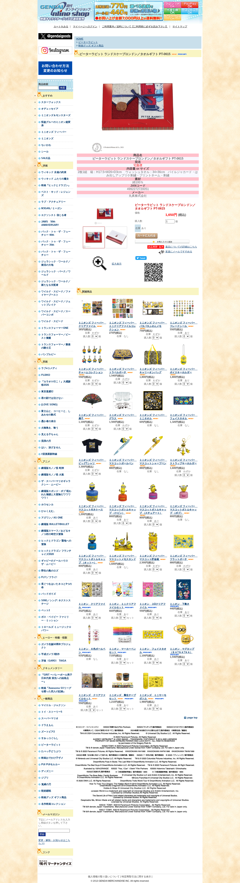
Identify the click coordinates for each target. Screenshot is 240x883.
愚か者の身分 (48, 421)
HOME (79, 38)
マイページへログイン (85, 26)
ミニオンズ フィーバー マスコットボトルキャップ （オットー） (92, 559)
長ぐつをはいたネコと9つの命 (56, 585)
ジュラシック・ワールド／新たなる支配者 (55, 283)
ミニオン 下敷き (179, 604)
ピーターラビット (51, 744)
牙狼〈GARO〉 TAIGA (53, 660)
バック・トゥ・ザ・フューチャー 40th (55, 233)
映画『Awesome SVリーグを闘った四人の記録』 (56, 690)
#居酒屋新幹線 (49, 454)
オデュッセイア (49, 108)
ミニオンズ (47, 138)
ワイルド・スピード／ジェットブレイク (55, 303)
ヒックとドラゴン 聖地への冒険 (56, 542)
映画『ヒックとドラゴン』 (55, 185)
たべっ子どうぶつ (51, 751)
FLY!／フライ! (49, 577)
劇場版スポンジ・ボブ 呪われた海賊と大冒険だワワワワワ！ (56, 494)
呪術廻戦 (46, 790)
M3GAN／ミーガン (51, 208)
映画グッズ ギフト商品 (53, 797)
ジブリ (45, 777)
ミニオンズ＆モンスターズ (55, 115)
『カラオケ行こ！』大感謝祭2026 (55, 383)
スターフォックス (51, 102)
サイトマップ (179, 26)
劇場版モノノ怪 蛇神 (52, 468)
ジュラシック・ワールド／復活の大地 (55, 263)
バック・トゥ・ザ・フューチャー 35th (55, 243)
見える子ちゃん (49, 434)
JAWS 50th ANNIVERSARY (50, 223)
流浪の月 (46, 440)
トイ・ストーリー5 (51, 711)
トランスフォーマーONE (54, 328)
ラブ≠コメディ (49, 368)
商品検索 (43, 84)
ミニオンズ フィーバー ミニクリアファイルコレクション (123, 326)
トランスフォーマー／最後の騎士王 (55, 346)
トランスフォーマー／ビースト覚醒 (55, 336)
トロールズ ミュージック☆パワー (56, 629)
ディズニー (47, 771)
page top (192, 717)
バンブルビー (48, 354)
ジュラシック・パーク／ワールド (55, 273)
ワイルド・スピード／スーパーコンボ (55, 313)
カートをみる (61, 26)
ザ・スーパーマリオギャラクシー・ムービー (55, 483)
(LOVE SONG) (49, 404)
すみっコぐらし (49, 738)
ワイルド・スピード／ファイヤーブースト (55, 293)
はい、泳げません (51, 447)
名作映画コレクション (53, 803)
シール (45, 151)
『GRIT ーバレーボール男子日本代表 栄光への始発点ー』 (56, 678)
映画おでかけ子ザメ (52, 757)
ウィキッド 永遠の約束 (53, 172)
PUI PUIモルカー (50, 764)
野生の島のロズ (49, 570)
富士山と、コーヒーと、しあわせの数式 (55, 413)
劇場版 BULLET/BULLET (55, 524)
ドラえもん (47, 725)
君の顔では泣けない (52, 398)
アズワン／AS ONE (52, 517)
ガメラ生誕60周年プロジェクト (56, 646)
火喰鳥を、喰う (49, 427)
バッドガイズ (48, 593)
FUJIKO (45, 375)
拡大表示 (117, 263)
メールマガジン (51, 814)
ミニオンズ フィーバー (53, 132)
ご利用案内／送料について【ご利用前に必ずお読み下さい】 (135, 26)
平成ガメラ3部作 (50, 654)
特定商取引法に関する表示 (136, 876)
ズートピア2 (48, 731)
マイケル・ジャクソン (53, 705)
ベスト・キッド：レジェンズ (55, 193)
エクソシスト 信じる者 (53, 215)
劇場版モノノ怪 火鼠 (52, 474)
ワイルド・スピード (52, 321)
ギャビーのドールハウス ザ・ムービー (54, 562)
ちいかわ (46, 145)
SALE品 (45, 158)
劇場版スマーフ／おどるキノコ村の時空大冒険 (55, 532)
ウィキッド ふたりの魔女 (55, 178)
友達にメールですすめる (178, 251)
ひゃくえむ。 (48, 511)
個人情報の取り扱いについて (104, 876)
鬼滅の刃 (46, 784)
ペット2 (45, 610)
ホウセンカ (47, 504)
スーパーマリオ (49, 718)
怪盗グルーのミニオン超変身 (55, 124)
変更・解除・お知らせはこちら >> (54, 842)
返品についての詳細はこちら (181, 246)
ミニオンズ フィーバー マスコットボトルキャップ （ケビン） (123, 509)
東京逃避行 (47, 391)
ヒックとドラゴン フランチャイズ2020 (56, 552)
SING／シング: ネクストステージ (56, 602)
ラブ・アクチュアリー (53, 201)
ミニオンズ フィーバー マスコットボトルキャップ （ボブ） (183, 509)
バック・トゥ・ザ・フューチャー (55, 253)
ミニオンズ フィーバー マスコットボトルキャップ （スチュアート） (153, 509)
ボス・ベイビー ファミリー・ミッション (55, 618)
